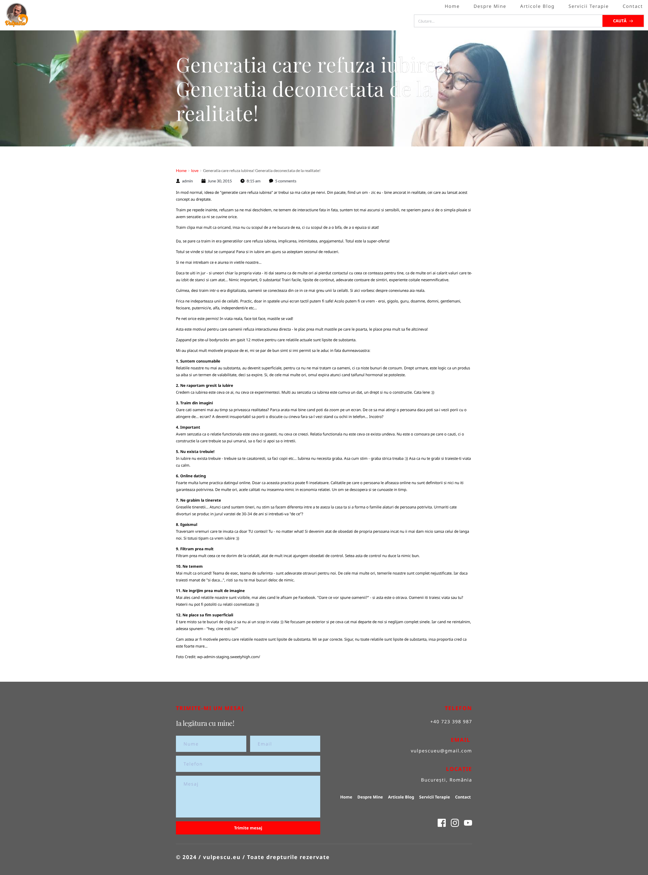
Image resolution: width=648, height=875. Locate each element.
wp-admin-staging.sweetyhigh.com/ (228, 656)
